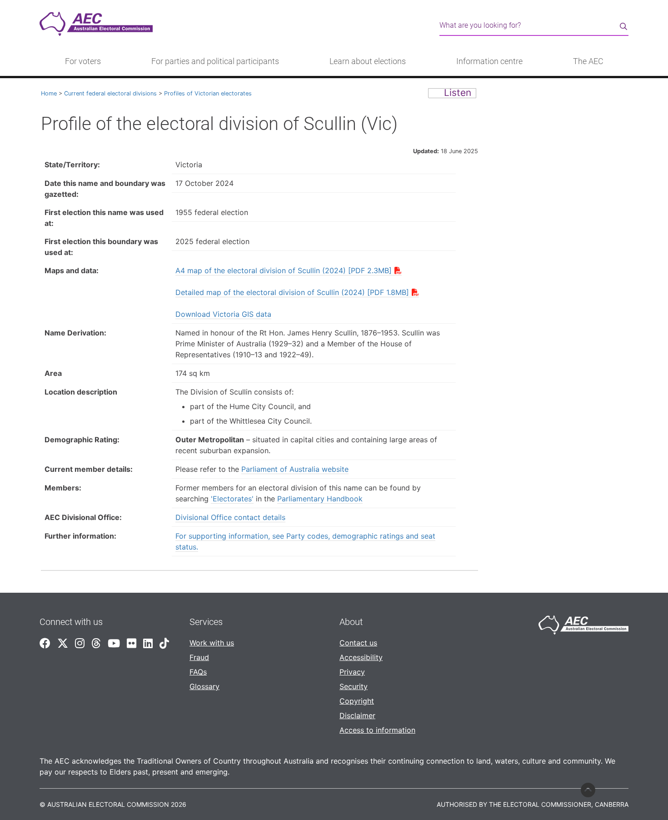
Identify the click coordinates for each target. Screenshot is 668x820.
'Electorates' (232, 498)
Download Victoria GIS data (223, 314)
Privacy (352, 671)
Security (353, 686)
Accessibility (361, 657)
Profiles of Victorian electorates (208, 93)
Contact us (358, 642)
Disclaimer (357, 715)
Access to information (377, 730)
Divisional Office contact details (230, 517)
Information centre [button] (489, 61)
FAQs (198, 671)
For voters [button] (83, 61)
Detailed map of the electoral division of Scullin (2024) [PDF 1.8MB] (292, 292)
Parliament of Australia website (295, 469)
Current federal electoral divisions (110, 93)
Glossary (204, 686)
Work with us (211, 642)
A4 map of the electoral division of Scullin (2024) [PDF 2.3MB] (283, 270)
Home (49, 93)
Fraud (199, 657)
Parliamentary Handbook (320, 498)
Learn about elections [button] (367, 61)
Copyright (356, 700)
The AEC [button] (588, 61)
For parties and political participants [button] (215, 61)
